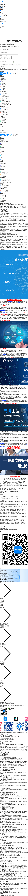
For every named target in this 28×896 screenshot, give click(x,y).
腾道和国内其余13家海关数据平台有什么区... (10, 516)
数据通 (3, 86)
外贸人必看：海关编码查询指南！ (7, 509)
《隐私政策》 (11, 65)
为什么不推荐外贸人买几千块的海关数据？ (9, 496)
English (1, 126)
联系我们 (4, 196)
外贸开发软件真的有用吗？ (10, 489)
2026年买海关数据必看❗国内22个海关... (9, 499)
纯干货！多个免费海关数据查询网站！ (8, 504)
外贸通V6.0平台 (4, 141)
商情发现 (4, 84)
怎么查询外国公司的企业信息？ (7, 506)
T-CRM (3, 90)
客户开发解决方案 (6, 179)
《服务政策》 (18, 65)
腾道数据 (7, 737)
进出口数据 (16, 737)
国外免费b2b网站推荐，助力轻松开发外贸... (10, 523)
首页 (1, 204)
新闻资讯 (4, 198)
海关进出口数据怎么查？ (5, 512)
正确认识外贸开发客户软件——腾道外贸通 (13, 488)
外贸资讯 (5, 204)
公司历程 (4, 195)
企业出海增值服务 (6, 96)
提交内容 (2, 66)
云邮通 (3, 88)
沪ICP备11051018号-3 (9, 734)
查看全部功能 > (3, 162)
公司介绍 (2, 680)
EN (17, 134)
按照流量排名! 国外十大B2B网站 (7, 522)
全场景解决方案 (5, 180)
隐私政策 (2, 706)
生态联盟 (2, 663)
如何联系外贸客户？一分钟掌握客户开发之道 (10, 513)
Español (2, 130)
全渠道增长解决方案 (6, 182)
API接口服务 (4, 93)
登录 (1, 133)
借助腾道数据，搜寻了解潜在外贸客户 (16, 204)
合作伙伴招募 (5, 190)
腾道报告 (4, 95)
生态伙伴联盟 (5, 192)
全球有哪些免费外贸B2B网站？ (7, 520)
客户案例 (2, 643)
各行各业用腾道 (5, 185)
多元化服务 (3, 163)
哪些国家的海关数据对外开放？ (7, 519)
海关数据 (11, 737)
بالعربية (1, 128)
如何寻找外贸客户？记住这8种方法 (8, 510)
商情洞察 (4, 83)
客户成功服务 (5, 187)
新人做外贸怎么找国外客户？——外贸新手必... (10, 501)
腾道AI (3, 81)
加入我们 (4, 200)
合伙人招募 (2, 662)
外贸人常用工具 (5, 98)
